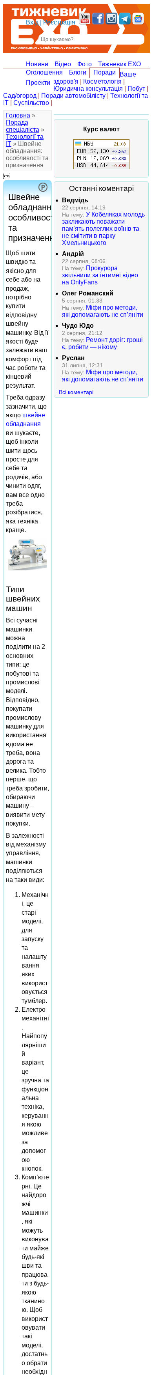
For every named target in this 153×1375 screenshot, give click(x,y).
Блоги (77, 72)
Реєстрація (59, 22)
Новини (37, 64)
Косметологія (102, 81)
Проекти (38, 82)
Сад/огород (19, 95)
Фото (84, 64)
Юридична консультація (88, 88)
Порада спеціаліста (22, 126)
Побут (136, 88)
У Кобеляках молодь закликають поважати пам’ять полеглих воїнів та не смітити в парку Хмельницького (103, 228)
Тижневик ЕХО (119, 64)
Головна (18, 115)
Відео (63, 64)
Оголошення (44, 72)
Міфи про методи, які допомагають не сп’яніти (102, 311)
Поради (104, 72)
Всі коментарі (76, 392)
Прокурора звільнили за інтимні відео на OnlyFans (100, 275)
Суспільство (31, 102)
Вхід (32, 22)
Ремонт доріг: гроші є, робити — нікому (102, 343)
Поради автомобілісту (73, 95)
